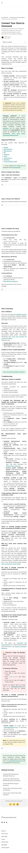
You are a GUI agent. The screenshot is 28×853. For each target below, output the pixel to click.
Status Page (4, 836)
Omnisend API (16, 167)
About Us (3, 831)
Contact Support (5, 847)
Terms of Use (4, 833)
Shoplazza (6, 154)
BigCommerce (8, 151)
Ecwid (5, 156)
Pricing (3, 839)
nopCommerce (8, 158)
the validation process (20, 314)
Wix (5, 152)
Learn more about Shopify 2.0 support (14, 372)
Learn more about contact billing (10, 564)
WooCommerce (8, 149)
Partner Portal (4, 842)
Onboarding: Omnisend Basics (17, 17)
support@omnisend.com (18, 686)
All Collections (4, 17)
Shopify (6, 147)
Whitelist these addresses (13, 466)
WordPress (7, 160)
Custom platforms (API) (10, 161)
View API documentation (11, 281)
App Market (4, 844)
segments (6, 128)
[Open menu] (25, 2)
